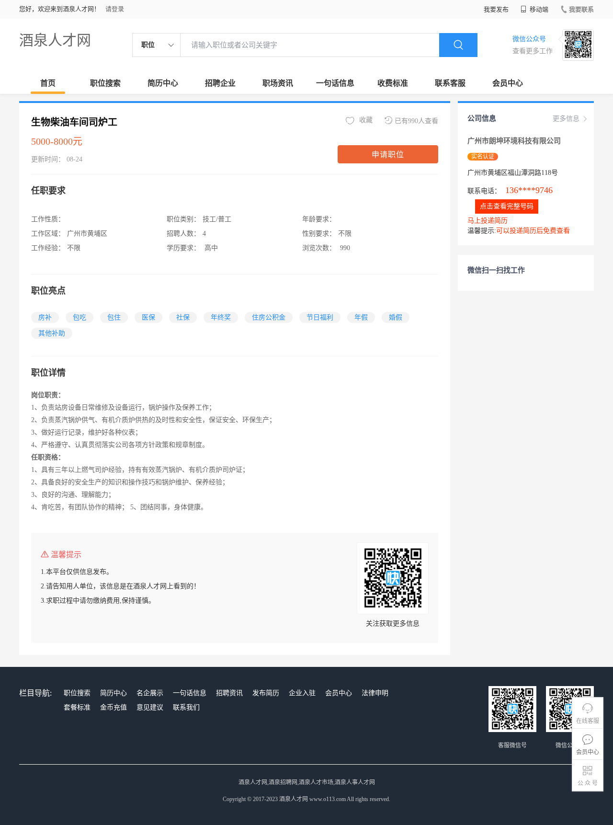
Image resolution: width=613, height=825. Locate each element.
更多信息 (566, 118)
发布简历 (265, 693)
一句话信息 (335, 83)
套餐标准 (77, 707)
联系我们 (186, 707)
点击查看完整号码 (507, 206)
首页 (48, 83)
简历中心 (163, 83)
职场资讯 (277, 83)
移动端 (538, 9)
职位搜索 (105, 83)
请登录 (114, 8)
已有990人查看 (416, 121)
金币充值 (113, 707)
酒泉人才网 (55, 40)
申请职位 (388, 154)
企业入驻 (302, 693)
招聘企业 (220, 83)
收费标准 (392, 83)
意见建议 (149, 707)
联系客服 (450, 83)
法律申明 (375, 693)
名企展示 (149, 693)
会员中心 (507, 83)
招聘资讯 (229, 693)
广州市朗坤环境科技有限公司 (514, 141)
